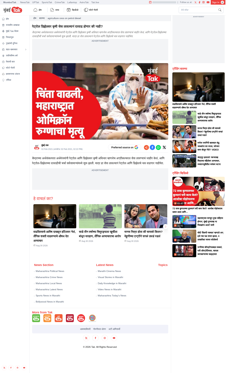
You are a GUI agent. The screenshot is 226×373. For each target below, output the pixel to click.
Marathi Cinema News (109, 271)
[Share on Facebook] (152, 147)
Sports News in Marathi (48, 295)
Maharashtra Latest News (49, 289)
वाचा (57, 10)
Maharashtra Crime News (49, 277)
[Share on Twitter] (164, 147)
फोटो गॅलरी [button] (93, 10)
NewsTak (25, 2)
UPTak (35, 2)
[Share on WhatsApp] (158, 147)
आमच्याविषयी (85, 329)
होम (40, 10)
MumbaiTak (9, 2)
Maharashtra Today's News (112, 295)
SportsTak (47, 2)
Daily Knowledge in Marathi (112, 283)
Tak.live (95, 2)
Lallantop (72, 2)
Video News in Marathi (109, 289)
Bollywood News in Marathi (50, 301)
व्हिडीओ (75, 10)
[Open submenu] (26, 49)
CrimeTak (60, 2)
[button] (54, 216)
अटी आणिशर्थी (114, 329)
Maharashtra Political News (50, 271)
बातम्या (42, 18)
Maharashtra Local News (49, 283)
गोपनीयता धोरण (99, 329)
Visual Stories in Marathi (110, 277)
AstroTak (84, 2)
